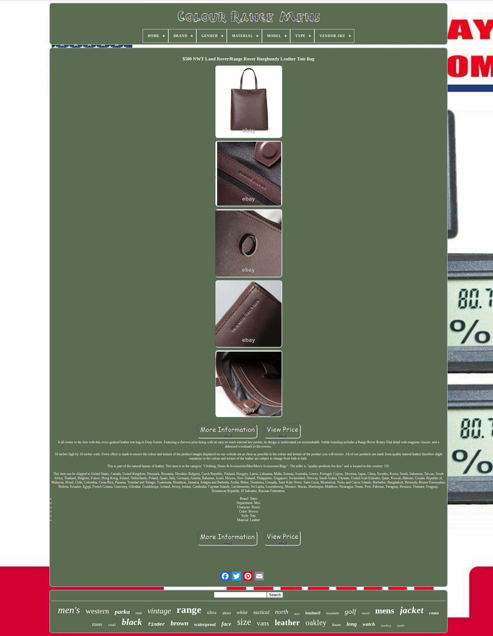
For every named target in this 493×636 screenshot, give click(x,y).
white (242, 612)
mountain (332, 613)
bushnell (312, 613)
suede (401, 625)
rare (139, 613)
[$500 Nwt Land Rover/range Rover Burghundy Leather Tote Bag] (248, 102)
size (244, 622)
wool (365, 613)
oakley (316, 622)
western (97, 611)
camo (434, 613)
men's (69, 610)
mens (384, 610)
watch (369, 624)
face (226, 624)
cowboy (386, 625)
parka (122, 611)
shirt (297, 613)
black (132, 622)
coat (112, 625)
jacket (411, 610)
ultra (212, 612)
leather (287, 622)
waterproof (205, 624)
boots (336, 624)
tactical (261, 612)
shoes (226, 613)
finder (156, 624)
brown (179, 623)
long (352, 624)
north (281, 611)
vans (263, 623)
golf (350, 611)
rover (97, 624)
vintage (159, 610)
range (189, 609)
